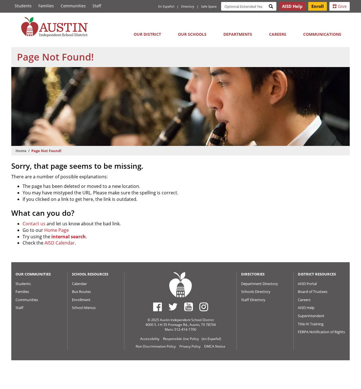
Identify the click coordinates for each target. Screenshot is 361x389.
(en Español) (211, 338)
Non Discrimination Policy (156, 346)
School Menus (84, 307)
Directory (187, 6)
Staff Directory (253, 299)
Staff (97, 5)
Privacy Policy (190, 346)
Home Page (56, 230)
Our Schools (192, 34)
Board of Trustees (312, 291)
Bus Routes (81, 291)
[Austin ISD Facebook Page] (157, 306)
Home (21, 150)
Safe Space (209, 6)
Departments (237, 34)
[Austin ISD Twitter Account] (173, 306)
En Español (166, 6)
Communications (322, 34)
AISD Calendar (60, 243)
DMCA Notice (214, 346)
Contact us (34, 224)
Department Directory (259, 283)
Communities (73, 5)
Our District (147, 34)
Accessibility (149, 338)
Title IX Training (310, 323)
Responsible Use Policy (181, 338)
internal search (68, 237)
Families (46, 5)
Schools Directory (255, 291)
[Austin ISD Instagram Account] (204, 306)
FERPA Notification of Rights (321, 331)
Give (342, 6)
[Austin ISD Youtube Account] (188, 306)
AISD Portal (307, 283)
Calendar (79, 283)
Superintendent (311, 315)
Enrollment (81, 299)
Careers (277, 34)
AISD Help (306, 307)
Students (23, 5)
